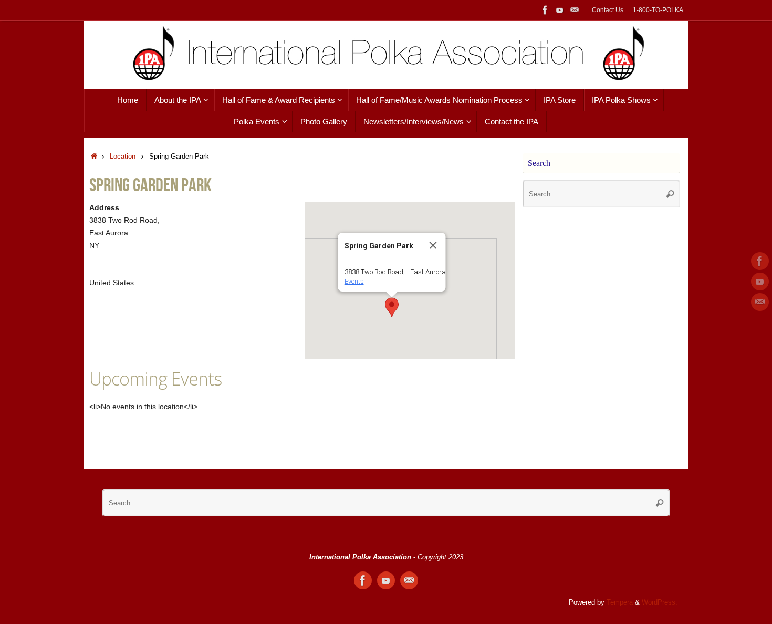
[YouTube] (559, 10)
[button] (392, 307)
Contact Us (607, 10)
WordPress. (659, 602)
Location (122, 156)
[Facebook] (545, 10)
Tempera (620, 602)
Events (354, 281)
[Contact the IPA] (574, 10)
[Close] (433, 245)
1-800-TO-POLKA (658, 10)
